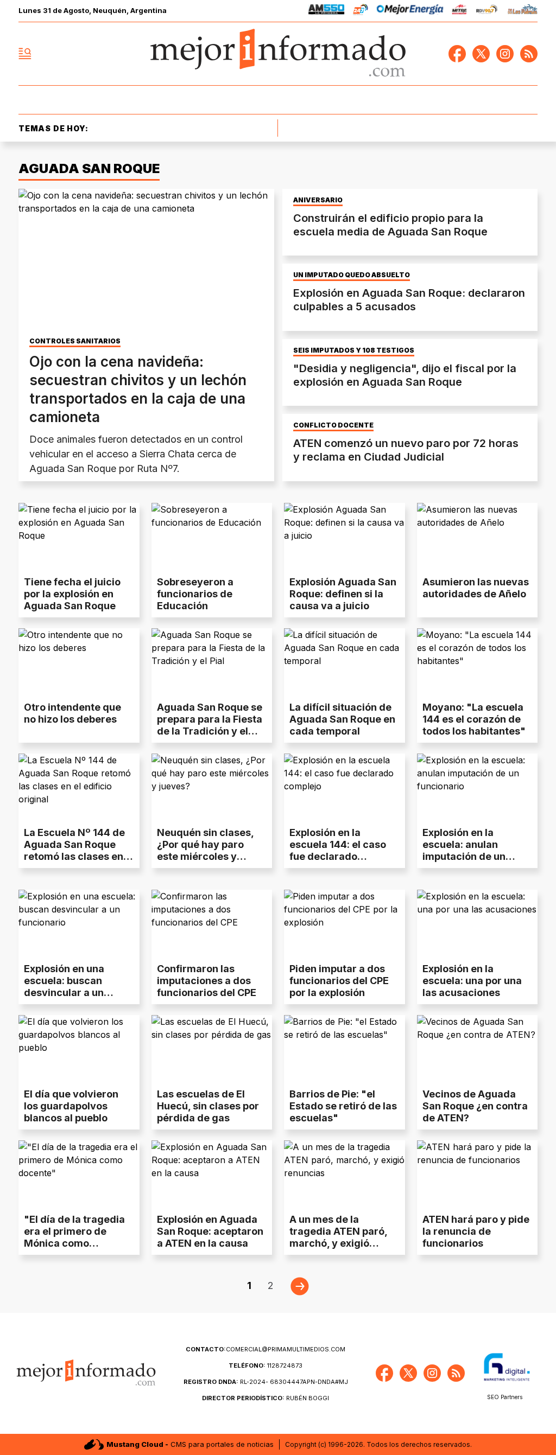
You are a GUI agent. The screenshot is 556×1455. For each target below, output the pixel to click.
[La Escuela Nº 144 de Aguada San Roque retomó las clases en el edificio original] (79, 787)
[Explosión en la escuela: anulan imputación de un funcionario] (477, 787)
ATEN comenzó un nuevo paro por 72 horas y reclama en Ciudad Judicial (406, 450)
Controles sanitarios (75, 341)
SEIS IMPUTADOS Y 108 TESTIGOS (353, 350)
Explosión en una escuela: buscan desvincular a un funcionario (64, 986)
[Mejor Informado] (278, 54)
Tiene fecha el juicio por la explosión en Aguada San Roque (72, 593)
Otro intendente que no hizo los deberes (72, 713)
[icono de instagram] (505, 53)
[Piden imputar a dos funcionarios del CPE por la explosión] (344, 924)
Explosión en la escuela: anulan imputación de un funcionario (464, 850)
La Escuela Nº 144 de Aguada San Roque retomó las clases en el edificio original (74, 850)
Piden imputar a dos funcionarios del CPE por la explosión (339, 980)
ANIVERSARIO (318, 200)
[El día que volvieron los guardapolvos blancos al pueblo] (79, 1049)
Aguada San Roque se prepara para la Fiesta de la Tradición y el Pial (209, 725)
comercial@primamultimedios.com (265, 1349)
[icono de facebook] (457, 53)
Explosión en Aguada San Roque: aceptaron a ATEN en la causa (210, 1231)
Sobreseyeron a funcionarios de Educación (195, 593)
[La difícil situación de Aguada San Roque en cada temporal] (344, 662)
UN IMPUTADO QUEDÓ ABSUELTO (351, 275)
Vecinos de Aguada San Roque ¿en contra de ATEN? (475, 1106)
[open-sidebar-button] (24, 53)
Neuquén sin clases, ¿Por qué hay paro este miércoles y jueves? (205, 850)
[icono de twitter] (481, 53)
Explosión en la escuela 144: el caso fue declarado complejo (337, 850)
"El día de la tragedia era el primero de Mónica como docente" (74, 1237)
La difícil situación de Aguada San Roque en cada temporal (342, 719)
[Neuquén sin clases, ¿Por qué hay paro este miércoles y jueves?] (212, 787)
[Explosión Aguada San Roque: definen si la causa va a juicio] (344, 537)
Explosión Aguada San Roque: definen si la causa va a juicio (342, 593)
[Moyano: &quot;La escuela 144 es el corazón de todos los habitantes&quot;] (477, 662)
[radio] (326, 11)
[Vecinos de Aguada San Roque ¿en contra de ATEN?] (477, 1049)
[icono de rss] (529, 53)
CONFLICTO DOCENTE (333, 425)
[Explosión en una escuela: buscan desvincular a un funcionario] (79, 924)
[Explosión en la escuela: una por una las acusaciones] (477, 924)
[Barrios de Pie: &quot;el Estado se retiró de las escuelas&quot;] (344, 1049)
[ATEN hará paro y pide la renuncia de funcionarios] (477, 1174)
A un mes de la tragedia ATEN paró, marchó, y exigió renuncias (338, 1237)
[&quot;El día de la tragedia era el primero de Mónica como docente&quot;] (79, 1174)
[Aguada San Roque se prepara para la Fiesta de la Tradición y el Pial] (212, 662)
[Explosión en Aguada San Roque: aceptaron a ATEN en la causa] (212, 1174)
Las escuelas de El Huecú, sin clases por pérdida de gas (208, 1106)
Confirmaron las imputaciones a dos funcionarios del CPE (206, 980)
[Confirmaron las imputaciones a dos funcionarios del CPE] (212, 924)
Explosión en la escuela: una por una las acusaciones (472, 980)
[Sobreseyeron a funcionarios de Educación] (212, 537)
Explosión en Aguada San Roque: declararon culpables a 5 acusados (409, 299)
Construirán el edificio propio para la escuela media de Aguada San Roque (390, 225)
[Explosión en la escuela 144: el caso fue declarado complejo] (344, 787)
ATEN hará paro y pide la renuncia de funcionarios (475, 1231)
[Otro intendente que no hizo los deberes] (79, 662)
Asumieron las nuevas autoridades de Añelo (475, 587)
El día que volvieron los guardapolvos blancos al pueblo (71, 1106)
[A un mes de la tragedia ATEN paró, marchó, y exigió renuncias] (344, 1174)
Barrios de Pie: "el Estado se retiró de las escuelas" (343, 1106)
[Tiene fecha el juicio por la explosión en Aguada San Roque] (79, 537)
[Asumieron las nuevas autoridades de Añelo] (477, 537)
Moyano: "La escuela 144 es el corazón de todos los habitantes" (474, 719)
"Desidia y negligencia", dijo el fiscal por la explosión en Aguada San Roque (404, 375)
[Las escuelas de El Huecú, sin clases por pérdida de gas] (212, 1049)
